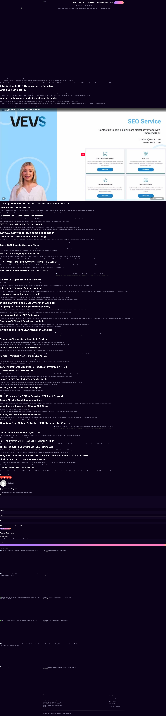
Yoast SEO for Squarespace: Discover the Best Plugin (18, 363)
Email (1, 515)
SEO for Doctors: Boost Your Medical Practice (54, 550)
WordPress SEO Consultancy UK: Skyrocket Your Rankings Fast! (60, 643)
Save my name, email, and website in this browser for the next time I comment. (20, 525)
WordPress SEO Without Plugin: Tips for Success (55, 620)
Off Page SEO (81, 2)
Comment (2, 494)
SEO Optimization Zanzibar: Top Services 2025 (55, 574)
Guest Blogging (91, 2)
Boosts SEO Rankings (102, 2)
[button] (1, 477)
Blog (111, 2)
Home (74, 2)
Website (2, 520)
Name (2, 510)
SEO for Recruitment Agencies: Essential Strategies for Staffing (59, 667)
